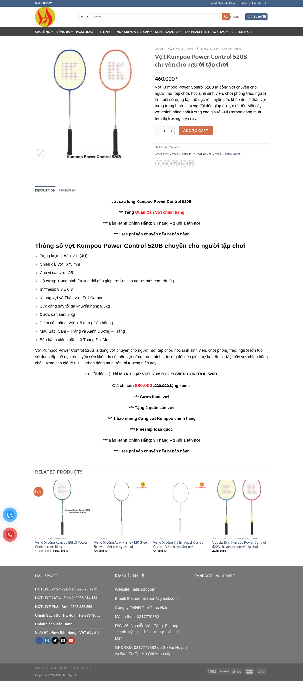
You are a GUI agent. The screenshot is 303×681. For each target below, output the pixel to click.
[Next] (266, 522)
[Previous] (35, 522)
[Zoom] (41, 153)
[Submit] (226, 17)
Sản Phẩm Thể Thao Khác (205, 32)
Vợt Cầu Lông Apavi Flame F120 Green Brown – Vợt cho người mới (121, 545)
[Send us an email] (63, 640)
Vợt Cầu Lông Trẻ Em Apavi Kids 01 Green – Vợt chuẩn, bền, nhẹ (178, 545)
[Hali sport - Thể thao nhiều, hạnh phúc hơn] (53, 17)
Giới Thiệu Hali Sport (224, 3)
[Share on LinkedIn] (191, 163)
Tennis (105, 32)
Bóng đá (63, 32)
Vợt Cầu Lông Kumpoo (226, 154)
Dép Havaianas (166, 32)
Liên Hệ (256, 3)
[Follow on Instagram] (47, 640)
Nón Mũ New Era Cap (133, 32)
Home (159, 49)
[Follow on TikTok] (55, 640)
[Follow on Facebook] (265, 3)
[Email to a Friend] (175, 163)
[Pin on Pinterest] (183, 163)
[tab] (45, 190)
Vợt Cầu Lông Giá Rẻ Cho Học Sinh (214, 49)
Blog (244, 3)
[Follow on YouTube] (71, 640)
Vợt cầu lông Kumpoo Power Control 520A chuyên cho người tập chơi (239, 545)
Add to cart (195, 130)
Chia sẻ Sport (242, 32)
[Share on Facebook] (159, 163)
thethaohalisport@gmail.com (152, 598)
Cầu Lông (42, 32)
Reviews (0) (67, 190)
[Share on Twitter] (167, 163)
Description (45, 190)
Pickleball (85, 32)
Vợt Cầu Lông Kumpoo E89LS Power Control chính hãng (61, 545)
